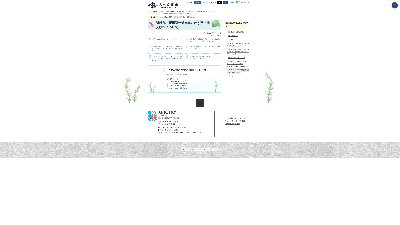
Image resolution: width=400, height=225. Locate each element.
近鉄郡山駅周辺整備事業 (236, 32)
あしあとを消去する (198, 17)
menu (394, 5)
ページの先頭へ (200, 103)
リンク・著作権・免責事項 (235, 121)
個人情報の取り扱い (232, 124)
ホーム (162, 11)
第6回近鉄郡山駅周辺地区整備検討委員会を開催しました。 (238, 44)
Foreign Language (245, 2)
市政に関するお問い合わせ (235, 118)
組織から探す (170, 11)
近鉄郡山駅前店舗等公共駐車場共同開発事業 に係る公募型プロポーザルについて (238, 52)
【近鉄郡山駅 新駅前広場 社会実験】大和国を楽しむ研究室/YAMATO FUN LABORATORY (238, 64)
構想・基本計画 (233, 36)
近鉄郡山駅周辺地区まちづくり (205, 11)
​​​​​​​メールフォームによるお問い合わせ (178, 88)
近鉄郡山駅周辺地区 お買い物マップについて (167, 39)
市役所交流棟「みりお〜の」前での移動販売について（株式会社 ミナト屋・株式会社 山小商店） (167, 49)
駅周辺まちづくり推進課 (185, 11)
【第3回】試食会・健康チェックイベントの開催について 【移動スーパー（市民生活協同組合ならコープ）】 (167, 58)
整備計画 (230, 39)
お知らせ (230, 76)
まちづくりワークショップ (236, 58)
